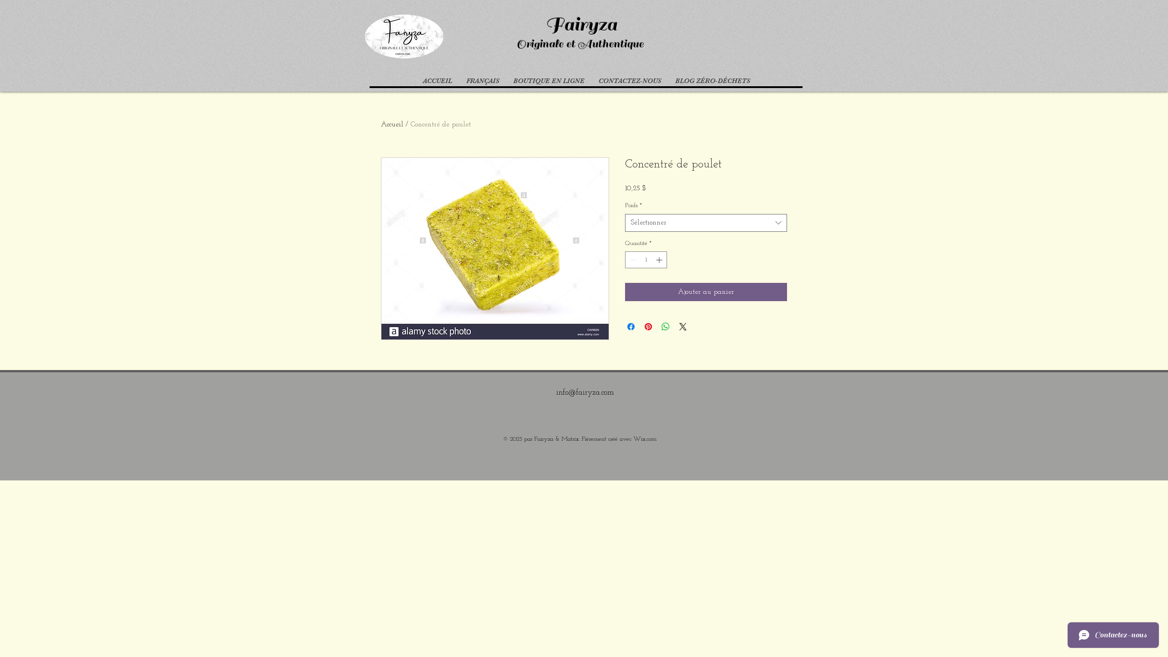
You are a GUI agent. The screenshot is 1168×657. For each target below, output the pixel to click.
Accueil (392, 124)
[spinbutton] (646, 260)
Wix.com (645, 439)
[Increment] (660, 260)
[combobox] (706, 223)
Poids (633, 205)
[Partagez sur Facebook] (631, 326)
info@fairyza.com (585, 392)
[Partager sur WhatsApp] (665, 326)
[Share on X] (683, 326)
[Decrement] (632, 260)
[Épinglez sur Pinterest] (648, 326)
